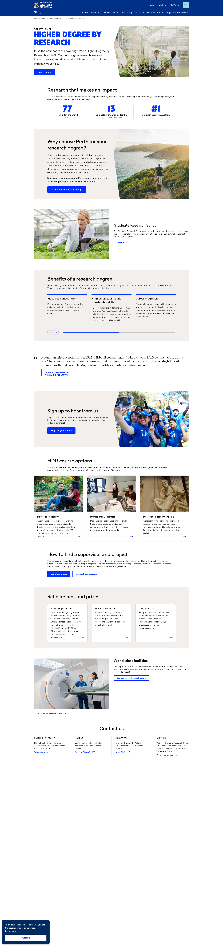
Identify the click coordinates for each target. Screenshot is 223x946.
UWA (36, 18)
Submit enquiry (41, 752)
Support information (176, 12)
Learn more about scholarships (67, 189)
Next (56, 332)
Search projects (59, 574)
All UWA (173, 5)
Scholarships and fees (150, 12)
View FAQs (121, 752)
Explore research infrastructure (131, 678)
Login (151, 5)
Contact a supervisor (86, 574)
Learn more (122, 242)
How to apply (128, 12)
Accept (26, 937)
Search (186, 5)
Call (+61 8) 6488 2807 (85, 752)
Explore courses (89, 12)
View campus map (164, 755)
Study (38, 12)
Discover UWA (109, 12)
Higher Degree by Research (74, 18)
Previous (50, 332)
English (160, 5)
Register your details (61, 430)
